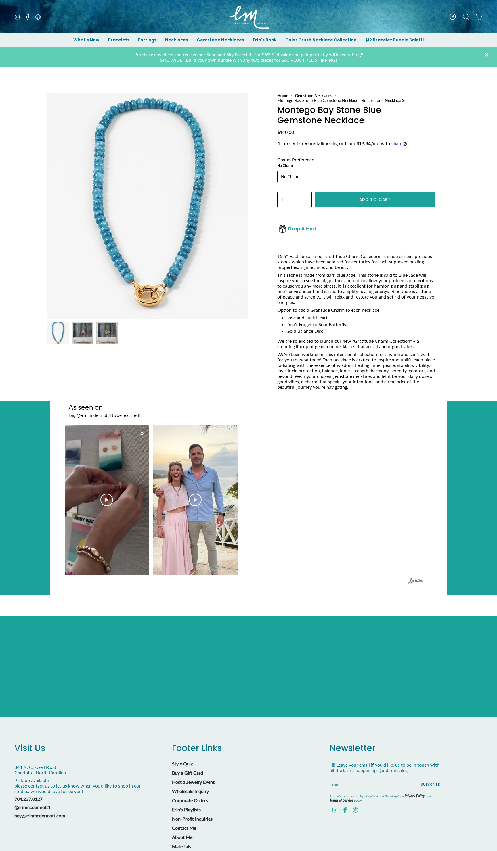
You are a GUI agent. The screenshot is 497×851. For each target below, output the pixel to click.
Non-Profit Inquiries (192, 818)
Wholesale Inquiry (190, 791)
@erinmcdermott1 (32, 807)
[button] (119, 40)
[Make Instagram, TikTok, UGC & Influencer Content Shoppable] (416, 582)
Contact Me (184, 828)
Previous (47, 206)
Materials (181, 846)
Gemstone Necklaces (313, 95)
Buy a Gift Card (187, 772)
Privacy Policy (415, 796)
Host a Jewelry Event (193, 782)
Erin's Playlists (186, 809)
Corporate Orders (190, 800)
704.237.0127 (28, 799)
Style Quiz (182, 763)
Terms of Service (341, 800)
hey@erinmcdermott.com (39, 815)
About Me (182, 837)
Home (282, 95)
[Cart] (479, 17)
